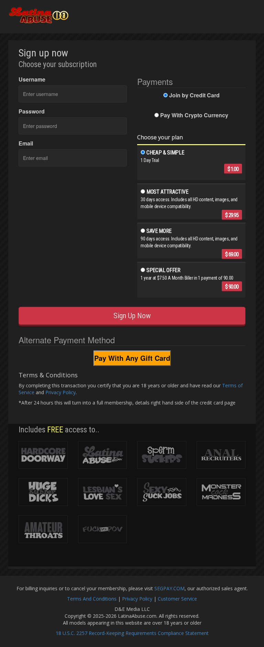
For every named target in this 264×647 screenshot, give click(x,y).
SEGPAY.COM (169, 588)
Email (26, 143)
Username (32, 79)
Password (32, 111)
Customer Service (177, 598)
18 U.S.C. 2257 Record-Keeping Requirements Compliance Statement (132, 633)
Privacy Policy (60, 392)
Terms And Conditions (92, 598)
